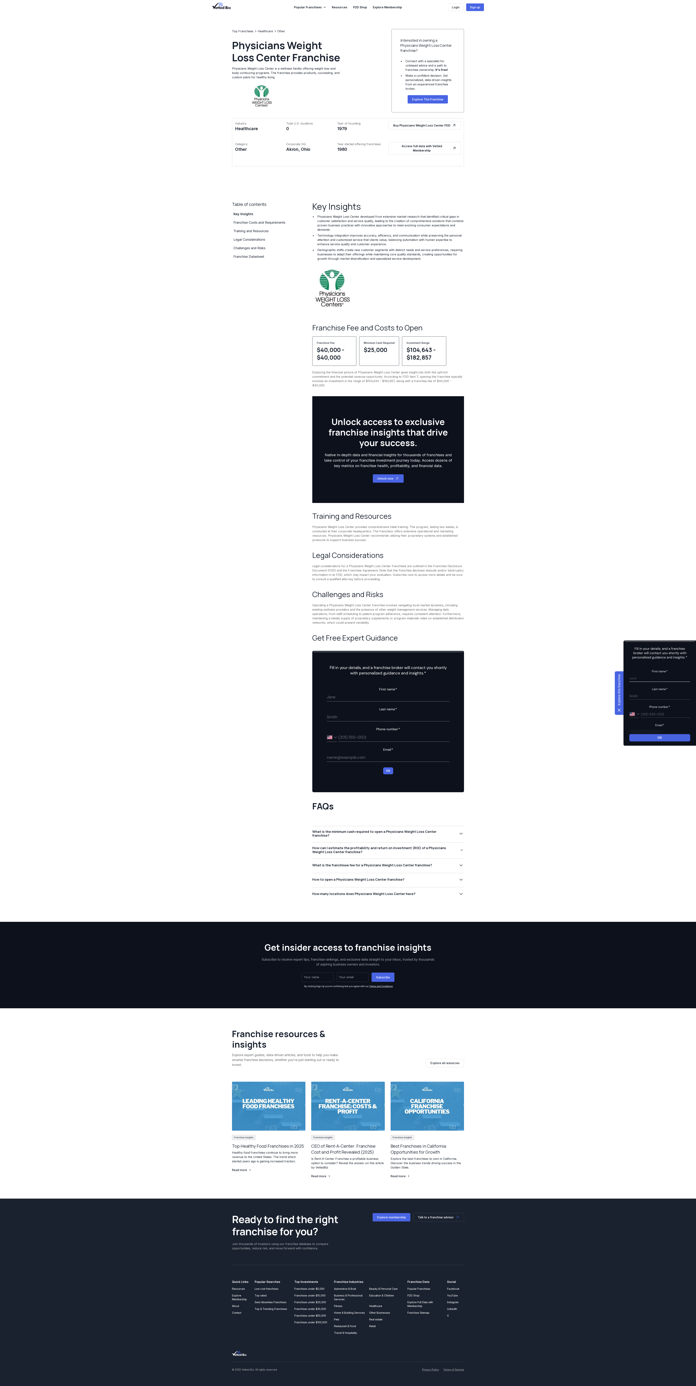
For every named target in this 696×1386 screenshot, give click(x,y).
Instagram (453, 1302)
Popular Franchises (418, 1288)
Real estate (376, 1319)
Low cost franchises (266, 1288)
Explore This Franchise (427, 99)
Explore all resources (444, 1063)
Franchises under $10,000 (310, 1295)
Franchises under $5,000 (309, 1288)
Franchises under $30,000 (310, 1308)
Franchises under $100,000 (310, 1322)
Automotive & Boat (345, 1288)
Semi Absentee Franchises (270, 1302)
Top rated (261, 1295)
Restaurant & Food (345, 1326)
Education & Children (381, 1295)
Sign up (475, 7)
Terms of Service (453, 1369)
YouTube (452, 1295)
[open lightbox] (332, 290)
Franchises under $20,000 (310, 1302)
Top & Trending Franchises (271, 1308)
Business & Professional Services (349, 1297)
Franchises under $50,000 (310, 1315)
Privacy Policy (430, 1369)
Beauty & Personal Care (383, 1288)
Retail (372, 1326)
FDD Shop (360, 7)
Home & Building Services (349, 1312)
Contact (236, 1312)
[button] (310, 7)
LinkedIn (452, 1308)
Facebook (453, 1288)
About (235, 1306)
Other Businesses (379, 1312)
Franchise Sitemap (418, 1312)
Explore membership (391, 1217)
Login (455, 7)
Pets (336, 1319)
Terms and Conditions (381, 986)
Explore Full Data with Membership (420, 1304)
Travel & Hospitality (345, 1332)
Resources (339, 7)
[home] (221, 5)
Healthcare (375, 1306)
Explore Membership (387, 7)
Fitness (338, 1306)
